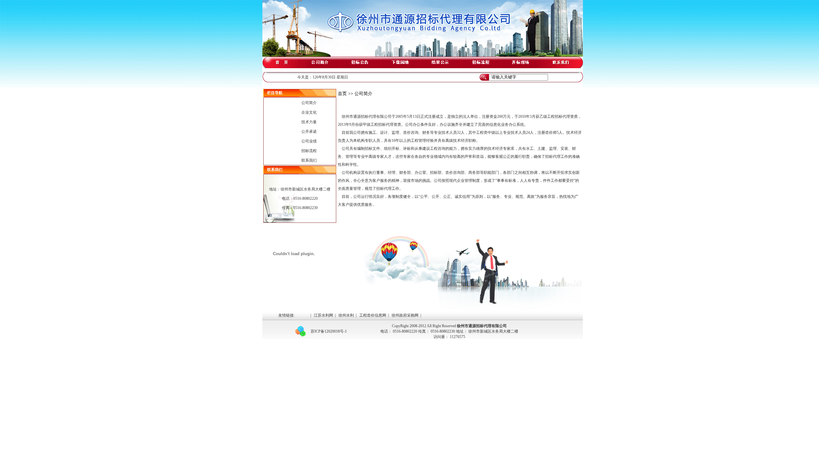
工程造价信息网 (372, 315)
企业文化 (309, 112)
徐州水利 (346, 315)
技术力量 (309, 122)
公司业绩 (309, 141)
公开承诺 (309, 131)
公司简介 (309, 103)
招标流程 (309, 151)
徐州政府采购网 (405, 315)
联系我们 (309, 160)
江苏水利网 (323, 315)
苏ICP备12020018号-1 (329, 331)
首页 (342, 93)
